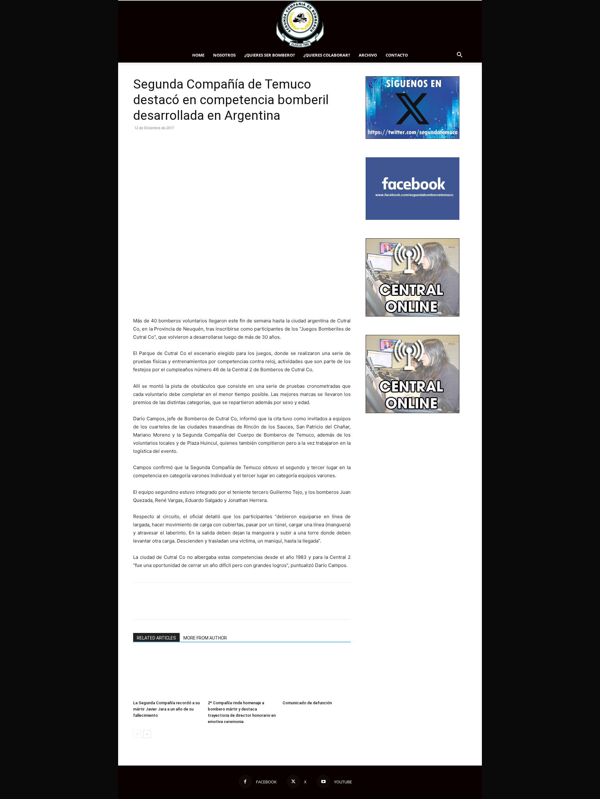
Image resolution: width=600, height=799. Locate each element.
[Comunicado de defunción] (316, 674)
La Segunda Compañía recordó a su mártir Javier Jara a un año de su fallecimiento (166, 709)
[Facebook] (139, 142)
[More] (197, 142)
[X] (154, 142)
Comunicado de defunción (307, 702)
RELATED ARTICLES (156, 637)
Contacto (397, 55)
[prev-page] (137, 734)
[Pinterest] (168, 142)
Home (198, 55)
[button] (459, 55)
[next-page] (147, 734)
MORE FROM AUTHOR (205, 637)
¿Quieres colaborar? (326, 55)
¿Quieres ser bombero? (269, 55)
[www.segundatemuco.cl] (300, 24)
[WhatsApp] (182, 142)
